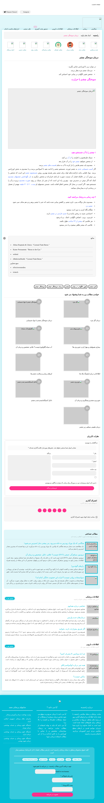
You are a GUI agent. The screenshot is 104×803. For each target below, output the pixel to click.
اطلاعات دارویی (57, 29)
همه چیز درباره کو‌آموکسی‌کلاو (73, 665)
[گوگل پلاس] (49, 510)
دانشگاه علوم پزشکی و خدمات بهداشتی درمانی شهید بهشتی (17, 740)
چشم (67, 287)
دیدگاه (49, 453)
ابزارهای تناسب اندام (12, 29)
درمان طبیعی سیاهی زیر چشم (90, 427)
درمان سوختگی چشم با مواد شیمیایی (39, 320)
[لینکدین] (40, 510)
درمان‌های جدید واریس (76, 617)
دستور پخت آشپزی (41, 29)
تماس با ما (60, 759)
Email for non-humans (62, 771)
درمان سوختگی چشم (55, 287)
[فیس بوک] (54, 510)
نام (94, 453)
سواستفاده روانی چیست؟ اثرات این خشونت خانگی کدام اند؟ (60, 578)
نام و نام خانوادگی (66, 776)
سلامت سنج (43, 759)
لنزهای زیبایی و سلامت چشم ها (41, 374)
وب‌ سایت (93, 469)
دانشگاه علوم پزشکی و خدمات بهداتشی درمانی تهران (17, 726)
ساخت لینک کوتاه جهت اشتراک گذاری (83, 517)
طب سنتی (27, 29)
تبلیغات (68, 759)
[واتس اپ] (64, 510)
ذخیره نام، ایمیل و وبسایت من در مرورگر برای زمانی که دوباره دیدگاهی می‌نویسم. (70, 483)
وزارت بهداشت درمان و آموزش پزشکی (18, 715)
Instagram (26, 12)
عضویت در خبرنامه (52, 794)
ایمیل (94, 461)
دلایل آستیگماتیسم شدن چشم (41, 400)
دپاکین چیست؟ (79, 677)
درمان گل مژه (95, 320)
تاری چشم (92, 287)
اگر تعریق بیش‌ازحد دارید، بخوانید (72, 629)
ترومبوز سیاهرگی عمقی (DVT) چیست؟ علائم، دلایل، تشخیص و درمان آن (55, 555)
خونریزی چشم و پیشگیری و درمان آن (87, 400)
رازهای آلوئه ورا (77, 566)
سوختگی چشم (40, 287)
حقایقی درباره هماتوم (76, 606)
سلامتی (94, 29)
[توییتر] (45, 510)
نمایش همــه (9, 598)
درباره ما (52, 759)
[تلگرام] (59, 510)
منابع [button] (92, 238)
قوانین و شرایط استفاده (30, 759)
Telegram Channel (11, 12)
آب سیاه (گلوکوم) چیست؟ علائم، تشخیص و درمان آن (34, 347)
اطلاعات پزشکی (73, 29)
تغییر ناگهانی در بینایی (79, 287)
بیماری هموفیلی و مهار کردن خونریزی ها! (86, 347)
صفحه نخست (96, 4)
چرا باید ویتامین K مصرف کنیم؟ (72, 654)
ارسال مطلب (77, 759)
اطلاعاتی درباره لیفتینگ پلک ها (89, 374)
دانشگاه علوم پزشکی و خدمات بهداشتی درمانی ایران (17, 733)
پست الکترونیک (67, 785)
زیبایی (85, 29)
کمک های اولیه (86, 35)
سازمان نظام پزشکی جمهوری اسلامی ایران (17, 720)
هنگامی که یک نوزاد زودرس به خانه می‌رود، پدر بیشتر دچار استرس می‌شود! (54, 543)
